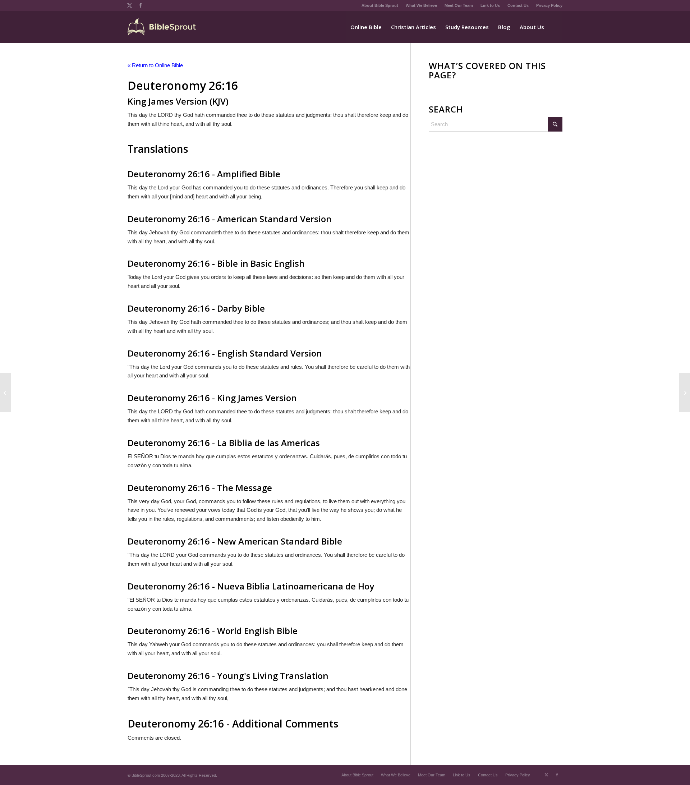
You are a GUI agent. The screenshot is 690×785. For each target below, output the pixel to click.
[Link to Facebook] (140, 5)
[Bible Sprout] (162, 27)
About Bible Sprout (380, 5)
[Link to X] (129, 5)
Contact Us (518, 5)
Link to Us (490, 5)
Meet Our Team (459, 5)
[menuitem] (380, 5)
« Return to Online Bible (155, 65)
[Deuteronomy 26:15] (5, 392)
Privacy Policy (549, 5)
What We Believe (421, 5)
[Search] (555, 27)
